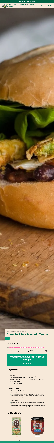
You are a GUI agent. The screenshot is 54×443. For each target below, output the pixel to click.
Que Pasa (31, 347)
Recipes (11, 331)
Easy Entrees (14, 347)
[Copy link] (19, 343)
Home (8, 331)
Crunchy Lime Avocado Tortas (21, 331)
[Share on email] (17, 343)
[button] (46, 5)
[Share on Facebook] (10, 343)
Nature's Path (23, 347)
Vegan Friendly (39, 347)
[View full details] (16, 426)
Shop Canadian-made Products (26, 1)
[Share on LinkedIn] (12, 343)
